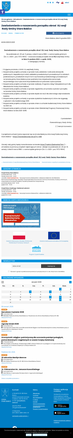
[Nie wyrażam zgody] (71, 433)
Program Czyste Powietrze (40, 409)
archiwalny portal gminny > (20, 416)
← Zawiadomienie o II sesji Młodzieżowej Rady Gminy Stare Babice (20, 162)
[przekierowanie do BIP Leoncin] (62, 3)
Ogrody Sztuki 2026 (10, 324)
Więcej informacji (6, 317)
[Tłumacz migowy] (58, 2)
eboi (67, 2)
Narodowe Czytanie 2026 (12, 312)
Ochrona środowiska (39, 404)
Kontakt (35, 402)
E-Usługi (35, 399)
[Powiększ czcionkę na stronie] (53, 2)
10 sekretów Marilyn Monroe (13, 357)
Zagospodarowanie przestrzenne (39, 406)
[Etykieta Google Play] (61, 407)
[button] (2, 11)
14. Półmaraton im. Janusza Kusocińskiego (20, 369)
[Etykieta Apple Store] (61, 414)
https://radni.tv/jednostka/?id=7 (52, 144)
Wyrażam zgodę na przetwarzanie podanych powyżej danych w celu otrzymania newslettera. (37, 271)
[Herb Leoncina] (6, 6)
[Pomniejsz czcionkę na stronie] (51, 2)
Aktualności (36, 393)
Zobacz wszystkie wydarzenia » (10, 378)
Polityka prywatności (39, 435)
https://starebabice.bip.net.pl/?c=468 (27, 137)
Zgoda (29, 435)
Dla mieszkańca (37, 397)
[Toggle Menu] (69, 15)
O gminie (35, 395)
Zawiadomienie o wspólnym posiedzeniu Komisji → (57, 162)
